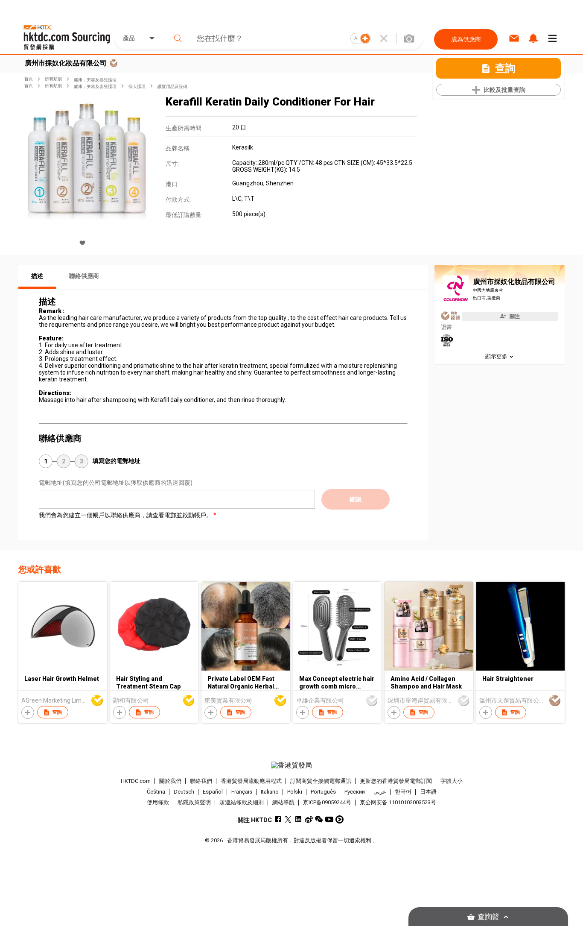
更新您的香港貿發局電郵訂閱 (396, 781)
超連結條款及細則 (241, 802)
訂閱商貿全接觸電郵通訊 (320, 781)
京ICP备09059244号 (327, 802)
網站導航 (283, 802)
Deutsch (184, 791)
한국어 (403, 791)
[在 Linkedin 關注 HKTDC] (298, 819)
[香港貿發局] (291, 765)
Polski (294, 791)
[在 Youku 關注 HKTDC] (339, 819)
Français (241, 791)
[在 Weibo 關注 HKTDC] (309, 819)
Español (213, 791)
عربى (379, 791)
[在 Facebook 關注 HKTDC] (278, 819)
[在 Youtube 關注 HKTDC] (329, 819)
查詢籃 (488, 917)
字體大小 (451, 781)
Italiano (270, 791)
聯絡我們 (201, 781)
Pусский (354, 791)
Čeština (156, 791)
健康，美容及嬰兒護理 (95, 79)
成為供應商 (466, 39)
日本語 (428, 791)
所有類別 (53, 78)
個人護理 (137, 86)
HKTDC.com (136, 781)
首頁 (28, 78)
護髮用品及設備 (172, 86)
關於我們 (170, 781)
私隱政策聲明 (194, 802)
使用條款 (158, 802)
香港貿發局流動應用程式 (251, 781)
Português (323, 791)
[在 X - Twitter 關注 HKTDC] (288, 819)
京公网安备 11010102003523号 (398, 802)
